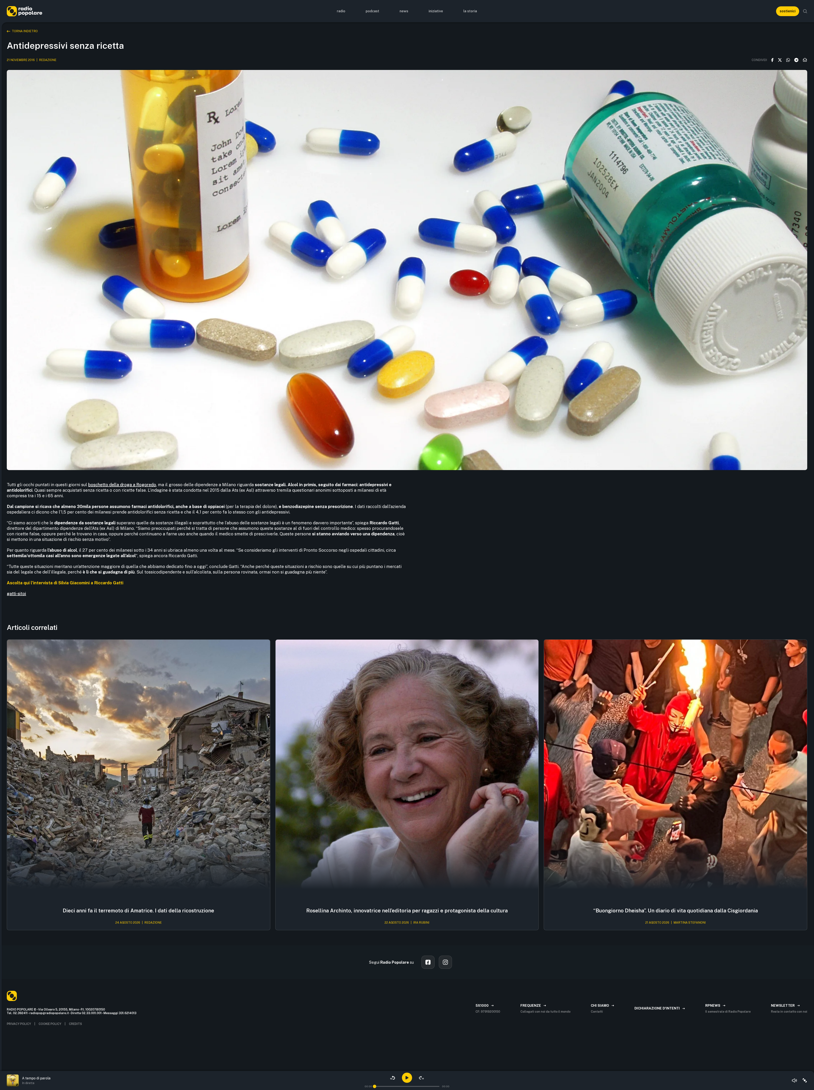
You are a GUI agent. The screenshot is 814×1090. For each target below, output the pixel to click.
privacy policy (19, 1024)
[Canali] (804, 1080)
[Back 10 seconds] (392, 1077)
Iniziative (436, 11)
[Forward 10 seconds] (421, 1077)
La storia (470, 11)
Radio (341, 11)
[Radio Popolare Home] (24, 11)
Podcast (372, 11)
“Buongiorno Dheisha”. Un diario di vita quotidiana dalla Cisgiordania (675, 910)
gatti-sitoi (16, 593)
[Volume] (794, 1080)
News (404, 11)
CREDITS (75, 1024)
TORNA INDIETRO (25, 31)
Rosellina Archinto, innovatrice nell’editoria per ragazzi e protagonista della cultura (407, 910)
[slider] (374, 1086)
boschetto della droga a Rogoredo (122, 484)
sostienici (788, 11)
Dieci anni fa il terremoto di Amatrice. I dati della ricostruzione (138, 910)
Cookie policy (50, 1024)
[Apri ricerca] (805, 11)
